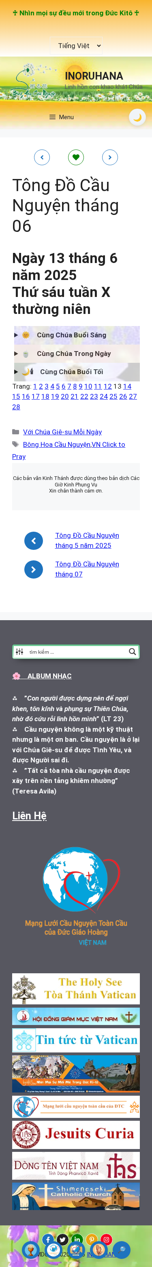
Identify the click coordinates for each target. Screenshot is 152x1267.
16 (26, 396)
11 (98, 386)
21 (75, 396)
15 (16, 396)
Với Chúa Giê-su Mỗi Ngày (62, 432)
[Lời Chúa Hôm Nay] (31, 1250)
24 (104, 396)
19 (55, 396)
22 (84, 396)
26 (123, 396)
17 (36, 396)
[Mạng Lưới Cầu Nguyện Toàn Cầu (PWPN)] (53, 1250)
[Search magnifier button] (132, 651)
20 (65, 396)
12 (108, 386)
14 (127, 386)
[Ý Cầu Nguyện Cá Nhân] (99, 1250)
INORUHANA (94, 76)
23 (94, 396)
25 (113, 396)
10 (88, 386)
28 (16, 407)
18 (45, 396)
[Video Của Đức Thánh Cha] (76, 1250)
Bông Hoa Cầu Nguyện (56, 444)
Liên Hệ (29, 816)
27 (133, 396)
